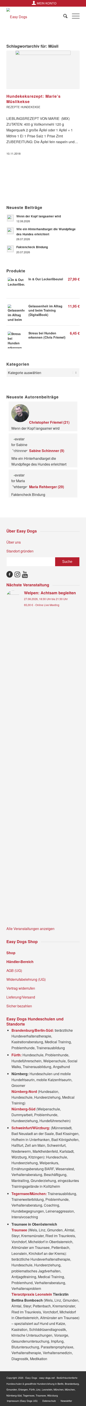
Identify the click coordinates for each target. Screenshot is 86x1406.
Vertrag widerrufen (20, 988)
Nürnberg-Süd (14, 1395)
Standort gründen (20, 551)
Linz (38, 1389)
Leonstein (47, 1389)
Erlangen (23, 1389)
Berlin (61, 1383)
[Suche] (63, 16)
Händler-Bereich (20, 961)
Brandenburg (72, 1383)
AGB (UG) (14, 970)
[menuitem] (44, 3)
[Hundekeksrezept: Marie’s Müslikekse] (43, 70)
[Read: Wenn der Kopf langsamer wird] (10, 218)
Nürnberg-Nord (24, 1091)
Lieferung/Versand (20, 997)
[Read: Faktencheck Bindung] (10, 249)
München (59, 1389)
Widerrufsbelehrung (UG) (26, 979)
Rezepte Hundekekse (23, 107)
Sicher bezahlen (19, 1005)
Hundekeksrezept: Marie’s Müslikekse (33, 98)
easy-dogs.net (47, 1377)
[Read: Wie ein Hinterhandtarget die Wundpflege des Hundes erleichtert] (10, 231)
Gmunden (11, 1389)
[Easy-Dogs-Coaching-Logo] (35, 17)
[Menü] (73, 16)
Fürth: (16, 1054)
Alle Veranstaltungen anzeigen (30, 928)
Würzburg (52, 1395)
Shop (10, 952)
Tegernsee (28, 1395)
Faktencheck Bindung (32, 247)
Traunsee (41, 1395)
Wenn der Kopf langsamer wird (38, 216)
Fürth (32, 1389)
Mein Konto (46, 3)
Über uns (13, 542)
